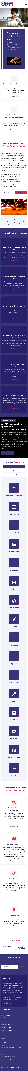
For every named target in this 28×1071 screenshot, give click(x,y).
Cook (14, 701)
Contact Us (13, 21)
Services (20, 192)
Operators (14, 570)
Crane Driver (14, 645)
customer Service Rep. (6, 1021)
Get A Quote (5, 1036)
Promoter (14, 776)
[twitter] (7, 1003)
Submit (21, 966)
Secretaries (14, 720)
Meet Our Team (6, 1024)
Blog (3, 1038)
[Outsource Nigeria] (7, 4)
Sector (14, 470)
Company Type (14, 474)
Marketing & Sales (6, 1027)
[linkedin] (11, 1003)
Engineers (14, 664)
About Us (4, 1013)
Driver (14, 589)
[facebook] (4, 1003)
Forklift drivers (14, 682)
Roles (14, 466)
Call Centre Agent (14, 757)
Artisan (14, 626)
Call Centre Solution (7, 1030)
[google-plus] (14, 1003)
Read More (13, 96)
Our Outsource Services (5, 1016)
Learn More (6, 192)
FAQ (3, 1033)
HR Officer (14, 738)
